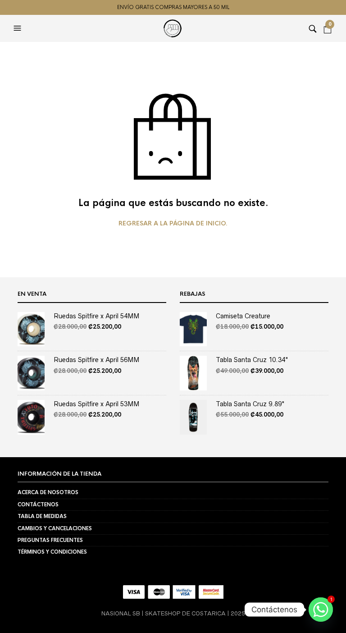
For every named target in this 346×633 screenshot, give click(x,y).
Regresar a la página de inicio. (173, 223)
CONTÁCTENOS (38, 504)
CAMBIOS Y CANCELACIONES (55, 528)
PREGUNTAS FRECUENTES (50, 540)
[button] (18, 28)
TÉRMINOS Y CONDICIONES (52, 552)
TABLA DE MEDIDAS (42, 516)
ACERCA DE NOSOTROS (48, 492)
